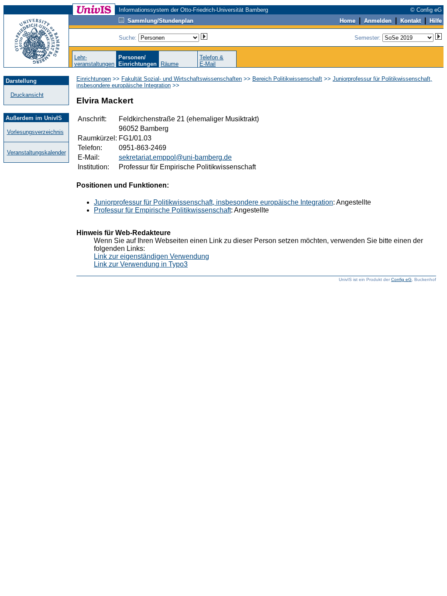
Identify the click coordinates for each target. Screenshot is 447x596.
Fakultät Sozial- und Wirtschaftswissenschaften (181, 78)
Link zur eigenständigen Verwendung (151, 256)
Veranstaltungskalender (36, 152)
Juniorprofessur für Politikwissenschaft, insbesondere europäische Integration (213, 202)
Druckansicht (27, 95)
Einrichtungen (93, 78)
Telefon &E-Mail (211, 60)
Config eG (401, 279)
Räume (170, 64)
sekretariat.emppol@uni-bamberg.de (175, 157)
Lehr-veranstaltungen (94, 60)
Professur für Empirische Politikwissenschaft (162, 210)
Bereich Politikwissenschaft (287, 78)
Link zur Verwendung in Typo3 (141, 264)
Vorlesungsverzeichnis (35, 132)
